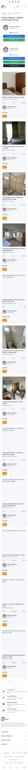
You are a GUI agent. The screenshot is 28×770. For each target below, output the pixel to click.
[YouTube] (15, 2)
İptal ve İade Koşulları (14, 759)
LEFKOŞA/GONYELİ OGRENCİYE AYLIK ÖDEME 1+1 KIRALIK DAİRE (12, 351)
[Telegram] (18, 2)
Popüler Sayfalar (6, 740)
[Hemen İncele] (4, 116)
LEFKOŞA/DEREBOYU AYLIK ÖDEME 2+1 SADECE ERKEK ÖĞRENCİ (13, 504)
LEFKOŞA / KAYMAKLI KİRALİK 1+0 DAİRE (13, 97)
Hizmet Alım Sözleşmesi (19, 756)
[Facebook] (12, 2)
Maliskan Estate (17, 13)
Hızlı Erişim (4, 744)
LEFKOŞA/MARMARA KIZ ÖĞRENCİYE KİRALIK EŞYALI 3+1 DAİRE (12, 198)
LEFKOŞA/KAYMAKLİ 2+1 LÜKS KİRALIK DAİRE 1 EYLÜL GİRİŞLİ (12, 453)
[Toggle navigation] (25, 7)
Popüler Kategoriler (6, 736)
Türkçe (17, 6)
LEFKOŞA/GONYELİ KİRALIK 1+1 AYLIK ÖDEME (12, 402)
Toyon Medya (20, 762)
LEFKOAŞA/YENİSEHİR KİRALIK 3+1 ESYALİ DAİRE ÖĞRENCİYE (13, 249)
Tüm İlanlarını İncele (14, 65)
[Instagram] (9, 2)
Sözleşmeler (4, 732)
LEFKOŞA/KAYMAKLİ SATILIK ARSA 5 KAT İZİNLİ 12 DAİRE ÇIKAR (13, 300)
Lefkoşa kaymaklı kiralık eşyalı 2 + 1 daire (13, 555)
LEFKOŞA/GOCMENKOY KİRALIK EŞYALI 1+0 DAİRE (13, 147)
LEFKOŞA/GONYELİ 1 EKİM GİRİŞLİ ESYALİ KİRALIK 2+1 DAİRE (13, 656)
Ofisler (9, 13)
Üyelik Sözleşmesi (8, 756)
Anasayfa (3, 13)
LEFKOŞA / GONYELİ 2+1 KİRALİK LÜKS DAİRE (12, 605)
